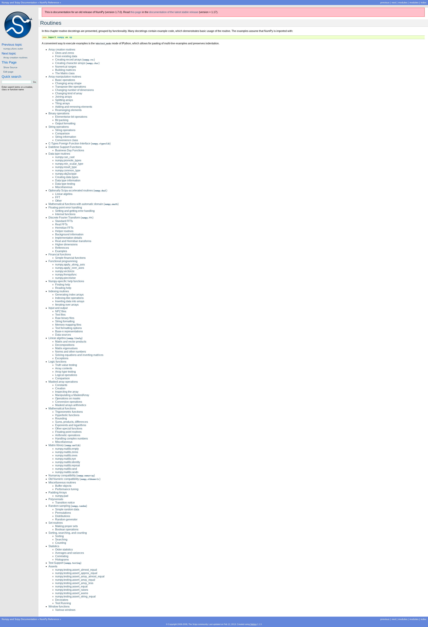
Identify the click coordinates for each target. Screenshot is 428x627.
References (62, 247)
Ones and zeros (64, 52)
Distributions (62, 516)
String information (65, 136)
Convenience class (66, 140)
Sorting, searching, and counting (67, 532)
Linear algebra (63, 194)
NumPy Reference (49, 2)
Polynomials (55, 499)
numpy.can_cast (64, 157)
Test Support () (64, 562)
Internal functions (65, 214)
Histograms (62, 559)
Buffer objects (63, 485)
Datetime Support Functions (65, 147)
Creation (60, 388)
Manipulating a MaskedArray (72, 395)
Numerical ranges (65, 66)
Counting (60, 542)
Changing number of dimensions (74, 90)
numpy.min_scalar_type (69, 163)
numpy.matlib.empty (67, 448)
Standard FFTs (64, 221)
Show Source (10, 67)
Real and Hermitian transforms (73, 241)
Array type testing (65, 371)
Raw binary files (64, 318)
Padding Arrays (57, 492)
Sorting (59, 536)
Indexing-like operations (69, 298)
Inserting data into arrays (69, 301)
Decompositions (64, 345)
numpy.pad (61, 495)
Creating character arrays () (77, 63)
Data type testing (65, 183)
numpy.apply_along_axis (70, 264)
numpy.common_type (67, 170)
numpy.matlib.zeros (66, 452)
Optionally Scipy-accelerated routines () (77, 190)
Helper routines (64, 231)
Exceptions (61, 358)
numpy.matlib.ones (66, 455)
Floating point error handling (65, 207)
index (423, 2)
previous (384, 2)
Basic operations (65, 80)
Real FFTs (61, 224)
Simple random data (67, 509)
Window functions (59, 606)
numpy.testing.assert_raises (71, 589)
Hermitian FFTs (64, 227)
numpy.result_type (66, 167)
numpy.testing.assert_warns (71, 593)
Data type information (67, 180)
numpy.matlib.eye (65, 458)
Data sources (63, 334)
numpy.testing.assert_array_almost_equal (79, 576)
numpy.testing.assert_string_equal (75, 596)
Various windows (65, 609)
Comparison (62, 133)
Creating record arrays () (75, 59)
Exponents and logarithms (70, 425)
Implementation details (68, 237)
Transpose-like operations (70, 86)
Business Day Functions (69, 150)
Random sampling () (67, 505)
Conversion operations (68, 401)
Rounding (61, 418)
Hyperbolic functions (67, 415)
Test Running (63, 603)
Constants (61, 385)
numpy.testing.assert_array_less (74, 583)
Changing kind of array (68, 93)
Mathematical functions (62, 408)
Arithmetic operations (67, 435)
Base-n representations (69, 331)
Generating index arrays (69, 294)
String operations (58, 126)
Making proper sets (66, 526)
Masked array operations (63, 381)
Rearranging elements (68, 110)
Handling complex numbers (71, 438)
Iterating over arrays (67, 304)
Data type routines (59, 153)
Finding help (62, 284)
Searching (61, 539)
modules (413, 2)
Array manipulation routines (64, 76)
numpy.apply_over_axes (69, 267)
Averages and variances (69, 552)
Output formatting (65, 123)
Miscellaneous (63, 187)
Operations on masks (67, 398)
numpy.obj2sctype (66, 173)
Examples (61, 251)
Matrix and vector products (70, 341)
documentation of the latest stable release (173, 12)
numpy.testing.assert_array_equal (75, 579)
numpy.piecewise (65, 277)
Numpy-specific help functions (66, 281)
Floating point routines (68, 431)
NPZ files (60, 311)
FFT (57, 197)
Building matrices (65, 70)
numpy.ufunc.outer (13, 48)
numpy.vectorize (64, 271)
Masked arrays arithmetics (70, 405)
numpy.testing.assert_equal (71, 586)
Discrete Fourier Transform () (70, 217)
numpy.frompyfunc (66, 274)
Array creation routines (61, 49)
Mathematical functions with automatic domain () (83, 204)
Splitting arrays (64, 100)
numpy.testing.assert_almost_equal (76, 569)
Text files (60, 314)
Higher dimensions (66, 244)
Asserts (52, 566)
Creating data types (66, 177)
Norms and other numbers (70, 351)
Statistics (53, 546)
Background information (69, 234)
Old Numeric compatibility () (74, 479)
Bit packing (61, 120)
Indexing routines (58, 291)
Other (58, 200)
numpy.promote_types (68, 160)
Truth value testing (66, 365)
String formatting (65, 321)
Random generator (66, 519)
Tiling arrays (62, 103)
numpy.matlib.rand (66, 468)
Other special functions (68, 428)
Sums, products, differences (71, 421)
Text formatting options (68, 328)
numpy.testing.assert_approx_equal (76, 573)
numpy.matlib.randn (66, 472)
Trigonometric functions (69, 411)
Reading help (63, 288)
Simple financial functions (70, 257)
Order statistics (64, 549)
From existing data (66, 56)
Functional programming (62, 261)
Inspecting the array (66, 391)
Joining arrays (63, 96)
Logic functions (57, 361)
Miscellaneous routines (62, 482)
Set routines (55, 522)
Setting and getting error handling (75, 210)
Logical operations (66, 375)
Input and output (58, 308)
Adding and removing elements (73, 106)
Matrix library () (64, 445)
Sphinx (253, 624)
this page (135, 12)
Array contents (63, 368)
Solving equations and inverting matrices (79, 355)
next (394, 2)
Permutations (63, 512)
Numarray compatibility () (71, 475)
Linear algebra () (65, 338)
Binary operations (58, 113)
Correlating (61, 556)
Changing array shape (68, 83)
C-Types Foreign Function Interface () (79, 143)
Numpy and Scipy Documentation (19, 2)
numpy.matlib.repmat (67, 465)
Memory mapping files (68, 324)
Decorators (61, 599)
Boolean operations (66, 529)
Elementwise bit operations (71, 116)
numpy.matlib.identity (67, 462)
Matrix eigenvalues (66, 348)
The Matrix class (65, 73)
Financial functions (59, 254)
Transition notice (65, 502)
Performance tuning (66, 489)
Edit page (8, 71)
